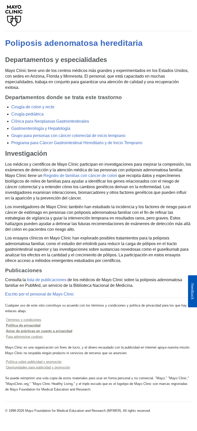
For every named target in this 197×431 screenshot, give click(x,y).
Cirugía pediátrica (27, 114)
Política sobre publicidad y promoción (34, 362)
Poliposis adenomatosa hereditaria (74, 43)
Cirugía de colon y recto (32, 107)
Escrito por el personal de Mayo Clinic (39, 294)
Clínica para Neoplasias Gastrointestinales (50, 121)
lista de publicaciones (46, 280)
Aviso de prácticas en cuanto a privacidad (39, 331)
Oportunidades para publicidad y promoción (38, 367)
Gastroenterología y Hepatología (40, 128)
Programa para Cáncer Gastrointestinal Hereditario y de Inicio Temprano (76, 143)
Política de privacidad (23, 325)
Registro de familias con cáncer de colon (80, 175)
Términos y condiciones (23, 320)
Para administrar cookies (24, 337)
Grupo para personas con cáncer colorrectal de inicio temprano (68, 135)
